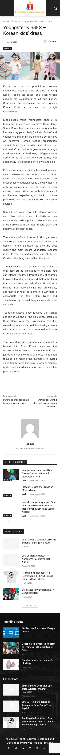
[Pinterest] (30, 748)
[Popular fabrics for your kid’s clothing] (11, 664)
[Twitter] (37, 748)
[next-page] (10, 522)
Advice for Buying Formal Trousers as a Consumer (45, 403)
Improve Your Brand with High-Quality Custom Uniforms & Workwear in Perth (37, 473)
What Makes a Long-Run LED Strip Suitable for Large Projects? (37, 688)
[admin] (30, 428)
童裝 (32, 354)
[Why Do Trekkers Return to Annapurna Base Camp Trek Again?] (11, 560)
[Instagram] (15, 748)
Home (6, 21)
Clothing (14, 21)
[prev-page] (5, 522)
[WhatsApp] (44, 748)
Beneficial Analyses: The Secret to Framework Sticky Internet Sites (38, 647)
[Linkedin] (23, 748)
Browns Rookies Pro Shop (38, 742)
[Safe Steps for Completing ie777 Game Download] (11, 594)
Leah (24, 480)
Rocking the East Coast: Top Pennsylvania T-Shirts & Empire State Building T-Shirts (37, 575)
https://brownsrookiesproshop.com (30, 448)
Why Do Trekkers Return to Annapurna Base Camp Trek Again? (36, 558)
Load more (29, 605)
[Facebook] (8, 748)
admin (30, 443)
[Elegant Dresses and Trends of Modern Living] (11, 491)
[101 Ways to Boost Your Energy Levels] (11, 632)
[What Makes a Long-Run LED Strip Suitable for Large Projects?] (11, 543)
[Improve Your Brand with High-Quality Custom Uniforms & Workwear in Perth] (11, 474)
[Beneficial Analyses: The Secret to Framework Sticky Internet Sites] (11, 648)
